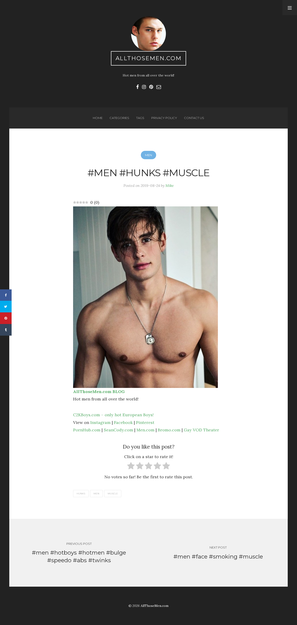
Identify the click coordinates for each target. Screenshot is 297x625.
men (96, 493)
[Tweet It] (6, 306)
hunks (81, 493)
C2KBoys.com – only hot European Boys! (113, 414)
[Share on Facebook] (6, 295)
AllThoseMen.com (149, 58)
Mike (169, 185)
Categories (119, 118)
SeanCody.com (118, 430)
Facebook (123, 422)
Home (98, 118)
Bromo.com (169, 430)
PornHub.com (86, 430)
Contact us (194, 118)
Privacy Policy (164, 118)
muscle (113, 493)
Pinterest (145, 422)
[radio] (131, 467)
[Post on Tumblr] (6, 330)
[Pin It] (6, 318)
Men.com (145, 430)
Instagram (100, 422)
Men (148, 155)
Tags (140, 118)
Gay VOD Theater (201, 430)
